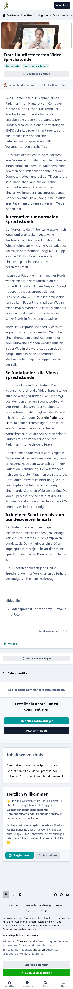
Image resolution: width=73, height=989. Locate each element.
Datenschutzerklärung (38, 905)
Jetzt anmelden (36, 730)
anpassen (39, 949)
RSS (44, 911)
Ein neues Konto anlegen (36, 721)
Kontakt (60, 905)
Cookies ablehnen (36, 965)
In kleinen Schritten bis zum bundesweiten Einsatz (39, 776)
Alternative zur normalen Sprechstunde (32, 765)
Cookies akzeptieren (38, 973)
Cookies (30, 911)
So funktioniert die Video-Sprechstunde (32, 771)
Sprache (13, 905)
